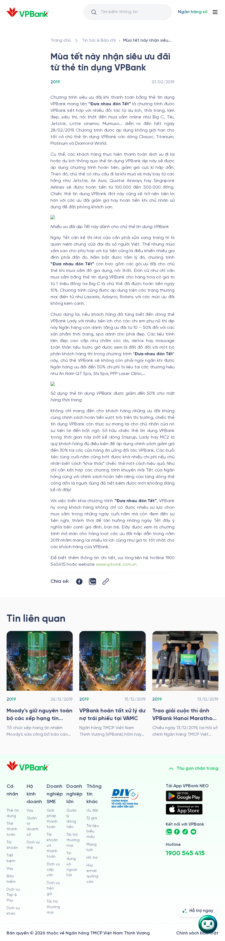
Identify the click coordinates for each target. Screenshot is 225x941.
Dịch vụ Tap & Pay (13, 895)
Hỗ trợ (92, 858)
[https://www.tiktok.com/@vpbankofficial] (185, 832)
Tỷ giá (91, 818)
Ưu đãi (92, 811)
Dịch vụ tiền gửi (53, 888)
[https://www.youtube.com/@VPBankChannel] (193, 832)
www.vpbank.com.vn (116, 564)
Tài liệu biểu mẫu (92, 831)
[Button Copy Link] (105, 581)
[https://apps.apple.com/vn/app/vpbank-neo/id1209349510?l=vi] (184, 809)
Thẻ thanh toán (12, 829)
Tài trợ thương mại (53, 907)
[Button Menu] (215, 12)
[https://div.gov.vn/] (124, 798)
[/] (28, 12)
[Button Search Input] (94, 12)
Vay (10, 869)
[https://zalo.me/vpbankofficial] (169, 832)
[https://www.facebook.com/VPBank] (177, 832)
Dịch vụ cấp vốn (53, 869)
